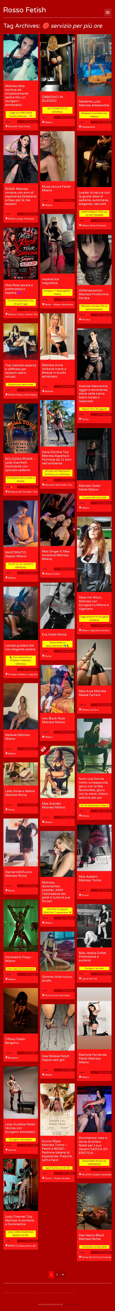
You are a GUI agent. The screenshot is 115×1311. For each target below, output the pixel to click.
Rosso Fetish (24, 10)
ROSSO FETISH (70, 1304)
